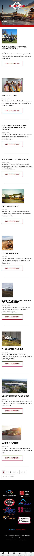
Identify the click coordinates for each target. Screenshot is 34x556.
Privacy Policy (14, 537)
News (14, 555)
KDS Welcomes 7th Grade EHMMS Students (14, 48)
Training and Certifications (14, 535)
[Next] (24, 472)
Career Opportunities (25, 535)
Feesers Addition (10, 253)
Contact (25, 555)
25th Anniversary (10, 206)
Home (3, 555)
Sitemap (20, 537)
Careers (20, 555)
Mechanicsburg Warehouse (15, 396)
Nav (31, 555)
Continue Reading (12, 63)
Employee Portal (21, 529)
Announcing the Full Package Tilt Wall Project (16, 301)
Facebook (12, 529)
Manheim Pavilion (10, 443)
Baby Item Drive (9, 96)
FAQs (6, 535)
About (8, 555)
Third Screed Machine (12, 349)
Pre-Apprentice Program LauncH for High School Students (14, 127)
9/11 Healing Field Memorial (15, 159)
